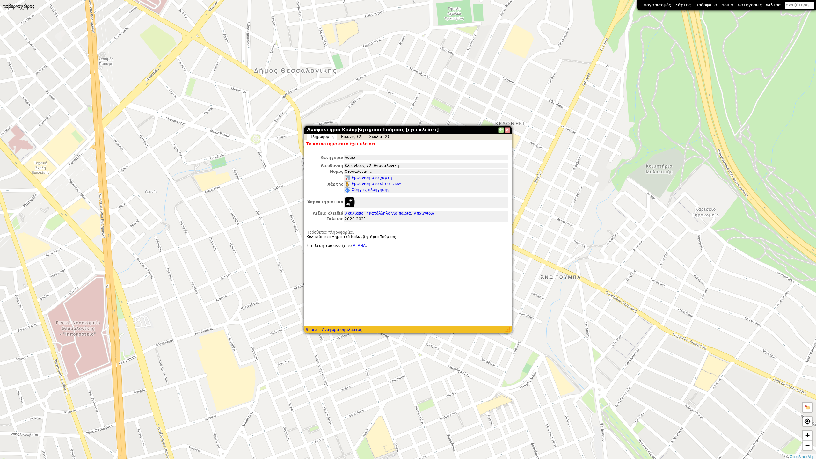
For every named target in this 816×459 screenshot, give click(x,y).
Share (311, 329)
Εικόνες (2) (352, 137)
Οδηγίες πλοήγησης (371, 189)
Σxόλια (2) (379, 137)
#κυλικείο (354, 213)
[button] (807, 407)
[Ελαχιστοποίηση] (507, 130)
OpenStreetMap (802, 456)
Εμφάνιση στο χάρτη (372, 177)
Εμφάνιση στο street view (376, 183)
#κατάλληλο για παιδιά (388, 213)
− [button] (807, 445)
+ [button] (807, 435)
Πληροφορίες (322, 137)
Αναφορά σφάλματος (342, 329)
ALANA (359, 246)
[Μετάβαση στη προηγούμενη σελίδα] (501, 130)
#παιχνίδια (423, 213)
